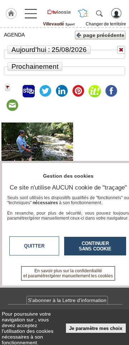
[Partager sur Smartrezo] (29, 91)
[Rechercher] (99, 13)
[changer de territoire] (83, 13)
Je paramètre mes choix (95, 328)
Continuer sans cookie (95, 246)
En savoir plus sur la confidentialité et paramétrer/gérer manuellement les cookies (68, 273)
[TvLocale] (59, 12)
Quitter (34, 246)
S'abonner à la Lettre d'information (67, 300)
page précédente (103, 35)
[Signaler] (12, 91)
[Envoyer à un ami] (12, 105)
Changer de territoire (106, 24)
